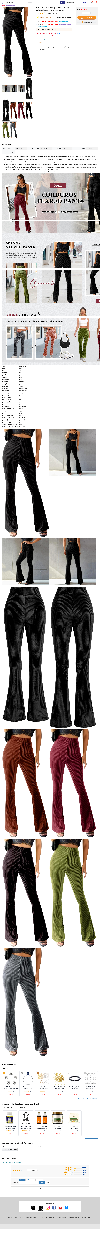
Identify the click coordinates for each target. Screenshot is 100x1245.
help (16, 1217)
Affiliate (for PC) (86, 1217)
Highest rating (30, 1179)
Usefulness (39, 1179)
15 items (84, 1167)
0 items (84, 1174)
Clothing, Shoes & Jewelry (22, 152)
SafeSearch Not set (70, 2)
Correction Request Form (10, 1149)
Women (33, 152)
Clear (48, 1182)
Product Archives (61, 1217)
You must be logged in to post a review (11, 1162)
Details (58, 33)
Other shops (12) (42, 39)
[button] (97, 2)
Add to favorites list (88, 22)
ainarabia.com (9, 2)
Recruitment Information (47, 1217)
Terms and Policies (74, 1217)
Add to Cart (88, 17)
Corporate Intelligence (32, 1217)
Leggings (45, 152)
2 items (84, 1170)
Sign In (84, 2)
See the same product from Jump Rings (88, 1098)
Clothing (39, 152)
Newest (22, 1179)
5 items (84, 1168)
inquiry (22, 1217)
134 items (32, 1170)
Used (54, 25)
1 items (84, 1172)
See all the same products (91, 1138)
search (62, 2)
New (53, 21)
